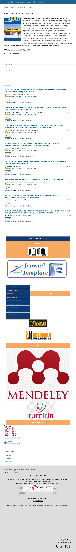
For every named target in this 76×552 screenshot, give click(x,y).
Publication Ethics (13, 307)
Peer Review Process (14, 301)
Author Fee (10, 311)
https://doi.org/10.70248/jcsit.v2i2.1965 (24, 97)
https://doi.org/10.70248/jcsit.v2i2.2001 (24, 115)
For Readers (7, 455)
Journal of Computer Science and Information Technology (25, 2)
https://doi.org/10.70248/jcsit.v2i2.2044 (24, 150)
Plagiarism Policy (12, 318)
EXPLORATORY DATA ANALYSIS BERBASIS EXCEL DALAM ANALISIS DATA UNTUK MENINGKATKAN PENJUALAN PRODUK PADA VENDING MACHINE (32, 144)
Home (6, 7)
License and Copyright (14, 314)
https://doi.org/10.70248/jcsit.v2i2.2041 (24, 168)
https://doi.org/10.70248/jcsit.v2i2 (18, 50)
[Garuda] (20, 488)
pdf (9, 70)
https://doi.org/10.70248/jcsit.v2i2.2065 (24, 184)
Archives (12, 7)
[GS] (22, 488)
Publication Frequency (14, 304)
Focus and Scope (12, 287)
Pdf (9, 100)
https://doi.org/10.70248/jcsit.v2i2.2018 (24, 132)
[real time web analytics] (8, 443)
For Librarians (8, 461)
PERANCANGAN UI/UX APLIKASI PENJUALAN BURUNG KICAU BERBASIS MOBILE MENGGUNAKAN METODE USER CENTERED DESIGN (32, 196)
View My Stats (17, 443)
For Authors (7, 458)
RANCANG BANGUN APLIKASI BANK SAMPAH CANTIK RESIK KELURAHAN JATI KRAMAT (34, 179)
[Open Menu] (4, 2)
